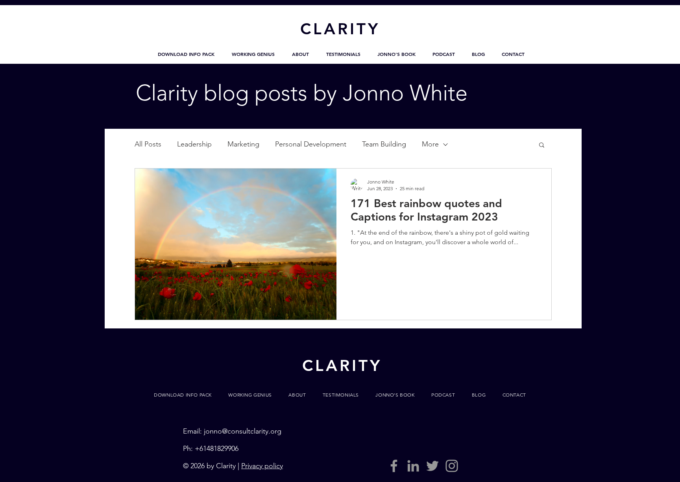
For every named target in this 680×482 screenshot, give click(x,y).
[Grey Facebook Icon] (394, 466)
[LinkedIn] (413, 466)
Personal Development (310, 144)
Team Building (384, 144)
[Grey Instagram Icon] (451, 466)
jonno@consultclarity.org (242, 431)
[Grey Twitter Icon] (432, 466)
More (430, 144)
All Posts (148, 144)
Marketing (243, 144)
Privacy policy (262, 466)
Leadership (194, 144)
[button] (186, 54)
